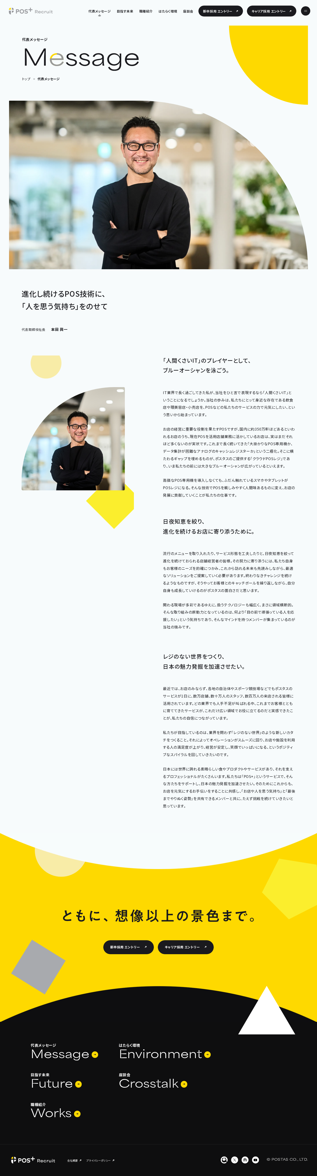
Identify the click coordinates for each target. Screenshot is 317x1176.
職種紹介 (146, 11)
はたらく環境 (167, 11)
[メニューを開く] (305, 11)
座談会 (188, 11)
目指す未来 (125, 11)
